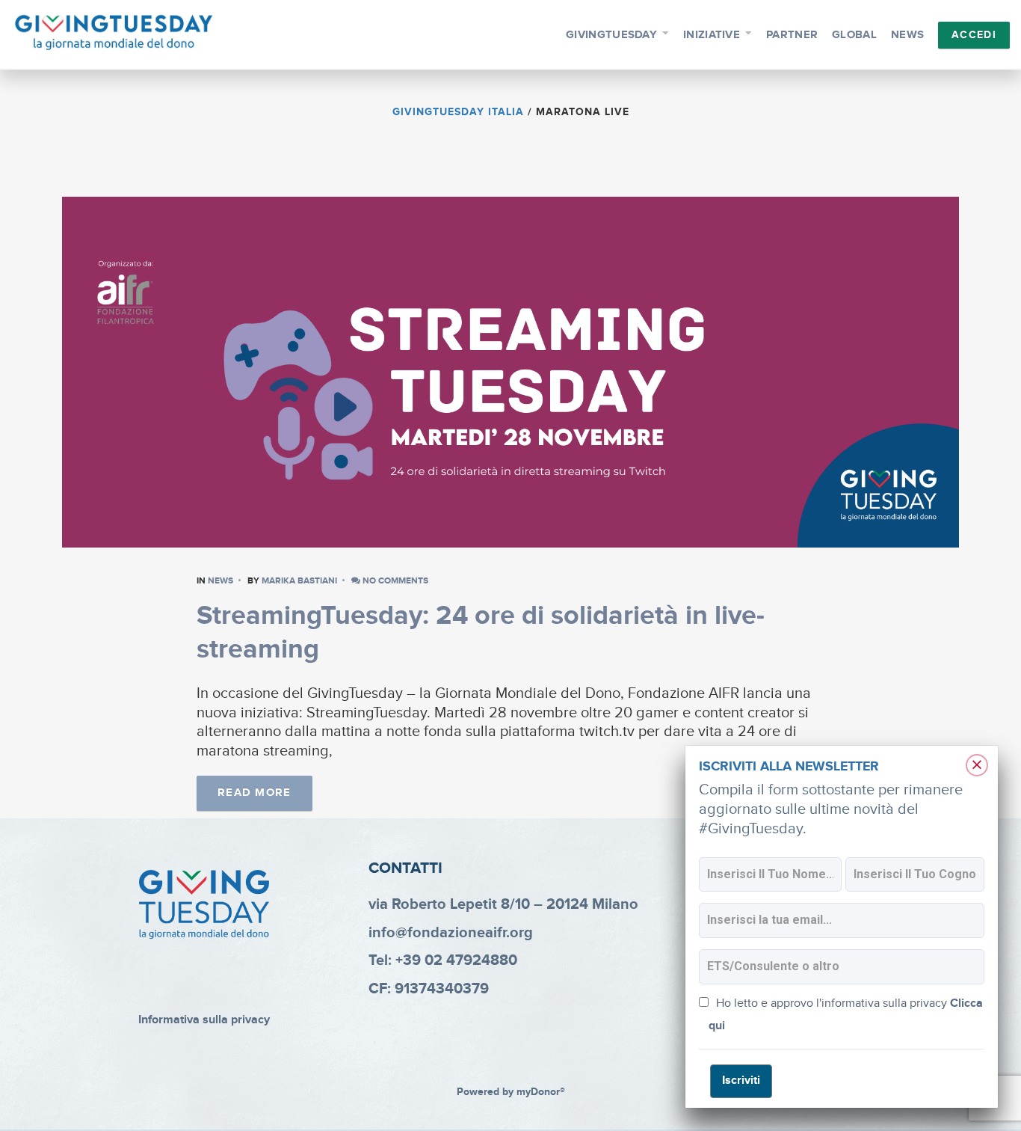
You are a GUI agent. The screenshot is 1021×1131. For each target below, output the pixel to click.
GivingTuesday (611, 35)
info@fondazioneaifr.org (450, 933)
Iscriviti (741, 1080)
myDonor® (540, 1092)
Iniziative (711, 35)
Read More (255, 792)
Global (854, 35)
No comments (394, 580)
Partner (792, 35)
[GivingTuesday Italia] (114, 33)
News (907, 35)
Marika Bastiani (299, 580)
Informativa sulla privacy (204, 1020)
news (220, 580)
